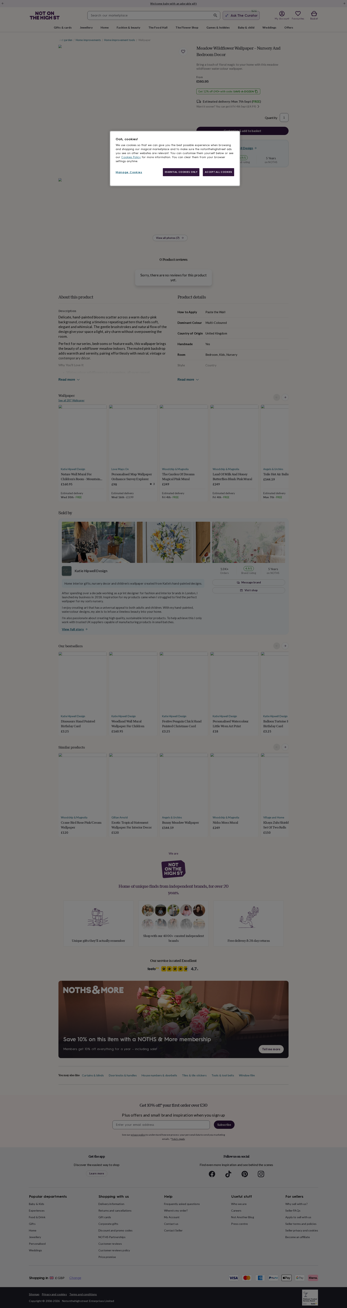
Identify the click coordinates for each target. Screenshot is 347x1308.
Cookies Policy (131, 157)
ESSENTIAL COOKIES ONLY (181, 172)
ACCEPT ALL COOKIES (218, 172)
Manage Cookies (129, 172)
